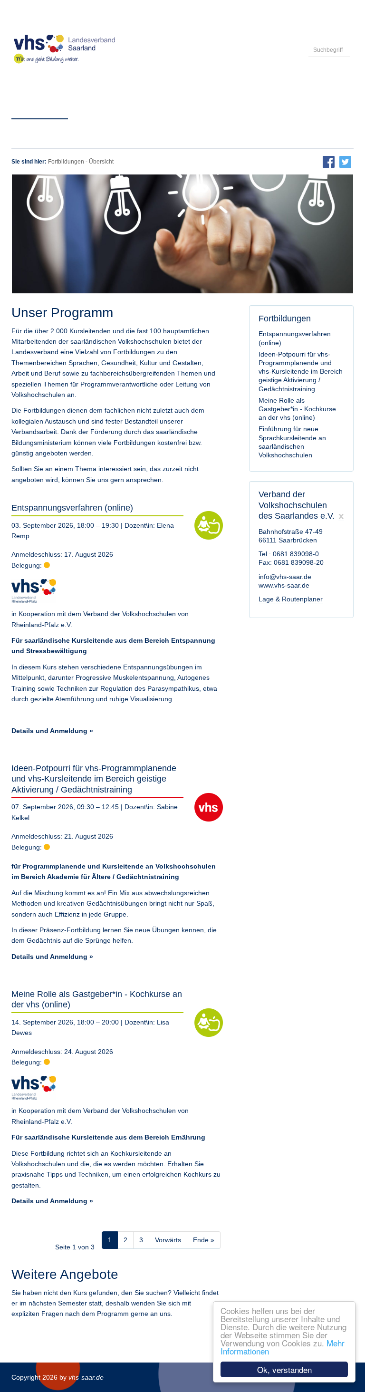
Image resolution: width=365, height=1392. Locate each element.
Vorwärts (168, 1240)
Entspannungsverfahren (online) (72, 507)
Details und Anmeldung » (52, 731)
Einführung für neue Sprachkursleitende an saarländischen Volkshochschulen (292, 442)
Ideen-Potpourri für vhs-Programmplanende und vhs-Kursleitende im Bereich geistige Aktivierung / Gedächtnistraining (93, 779)
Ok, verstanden (284, 1369)
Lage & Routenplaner (291, 599)
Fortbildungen (66, 161)
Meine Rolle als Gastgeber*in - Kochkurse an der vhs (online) (297, 408)
